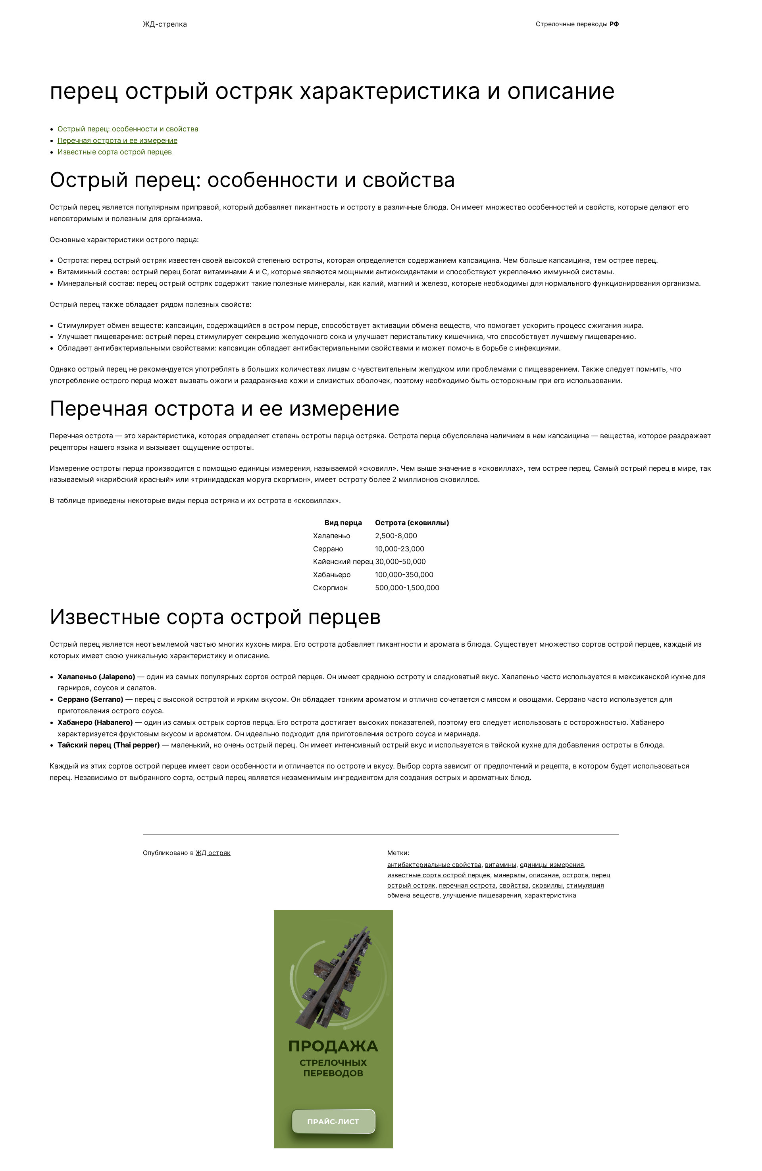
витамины (500, 865)
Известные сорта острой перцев (115, 152)
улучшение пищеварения (482, 895)
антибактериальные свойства (434, 865)
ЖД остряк (213, 853)
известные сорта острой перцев (438, 875)
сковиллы (547, 885)
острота (575, 875)
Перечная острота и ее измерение (117, 140)
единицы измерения (552, 865)
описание (544, 875)
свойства (514, 885)
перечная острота (467, 885)
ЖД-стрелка (165, 24)
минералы (509, 875)
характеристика (550, 895)
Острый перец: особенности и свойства (128, 129)
